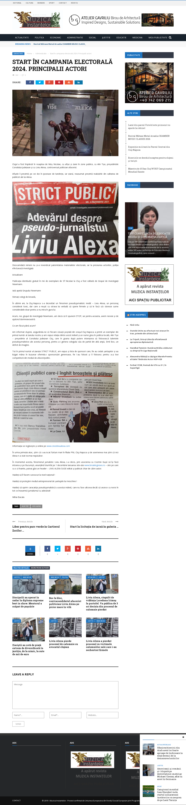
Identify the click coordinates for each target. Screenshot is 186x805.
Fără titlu (134, 325)
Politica (39, 37)
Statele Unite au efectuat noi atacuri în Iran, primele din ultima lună (149, 332)
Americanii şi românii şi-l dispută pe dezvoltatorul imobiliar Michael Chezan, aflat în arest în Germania (169, 774)
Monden (41, 3)
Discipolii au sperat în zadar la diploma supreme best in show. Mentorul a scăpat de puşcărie (27, 602)
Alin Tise (25, 506)
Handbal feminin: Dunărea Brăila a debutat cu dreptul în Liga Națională (151, 349)
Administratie (75, 37)
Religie (168, 745)
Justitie (106, 37)
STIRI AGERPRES (138, 314)
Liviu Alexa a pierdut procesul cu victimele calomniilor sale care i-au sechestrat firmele (101, 645)
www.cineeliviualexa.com (58, 446)
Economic (55, 37)
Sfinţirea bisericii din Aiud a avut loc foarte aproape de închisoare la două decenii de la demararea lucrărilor (170, 753)
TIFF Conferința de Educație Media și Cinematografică (149, 235)
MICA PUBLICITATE (158, 37)
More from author (40, 568)
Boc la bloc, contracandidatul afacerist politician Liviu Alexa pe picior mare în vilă (65, 602)
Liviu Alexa (36, 506)
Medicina (137, 37)
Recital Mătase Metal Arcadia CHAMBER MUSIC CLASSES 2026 (62, 44)
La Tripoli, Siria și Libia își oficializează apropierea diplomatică (148, 341)
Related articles (21, 568)
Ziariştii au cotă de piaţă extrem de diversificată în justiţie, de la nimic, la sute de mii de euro (28, 650)
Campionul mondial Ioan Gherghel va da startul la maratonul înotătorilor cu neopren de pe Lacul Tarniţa (169, 795)
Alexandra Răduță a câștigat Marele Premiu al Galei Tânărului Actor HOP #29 (151, 358)
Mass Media (27, 577)
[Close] (183, 737)
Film (130, 228)
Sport (51, 3)
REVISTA (74, 3)
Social (92, 37)
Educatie (121, 37)
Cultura (29, 3)
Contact (63, 3)
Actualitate (22, 37)
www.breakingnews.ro (94, 465)
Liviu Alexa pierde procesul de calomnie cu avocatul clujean (63, 644)
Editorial (17, 3)
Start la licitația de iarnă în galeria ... (94, 526)
